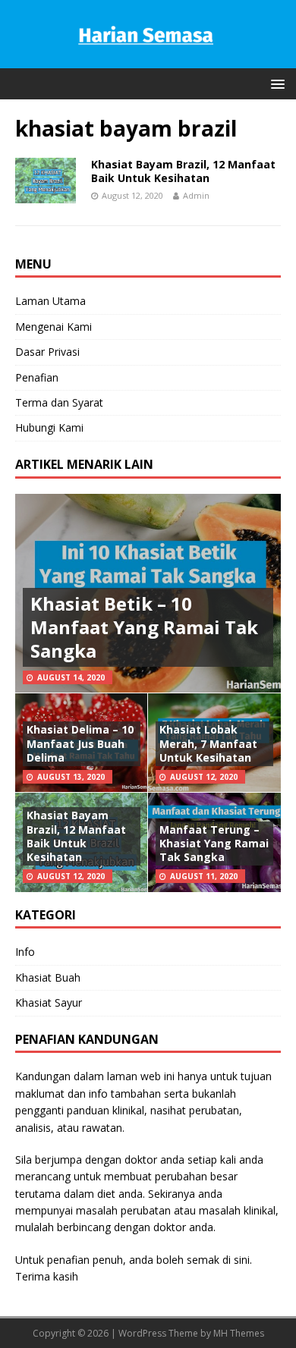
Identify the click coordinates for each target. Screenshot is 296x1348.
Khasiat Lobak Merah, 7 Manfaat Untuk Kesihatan (208, 743)
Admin (196, 195)
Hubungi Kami (49, 427)
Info (25, 951)
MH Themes (238, 1333)
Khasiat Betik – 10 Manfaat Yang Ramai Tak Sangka (144, 627)
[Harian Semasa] (148, 59)
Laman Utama (50, 301)
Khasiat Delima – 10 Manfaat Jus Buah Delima (80, 743)
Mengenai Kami (53, 326)
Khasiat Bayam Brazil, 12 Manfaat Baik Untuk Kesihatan (183, 171)
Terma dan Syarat (59, 402)
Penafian (36, 377)
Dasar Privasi (47, 351)
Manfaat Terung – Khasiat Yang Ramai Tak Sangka (214, 843)
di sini (236, 1259)
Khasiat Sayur (48, 1002)
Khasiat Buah (47, 977)
